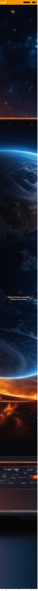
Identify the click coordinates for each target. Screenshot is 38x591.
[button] (31, 2)
